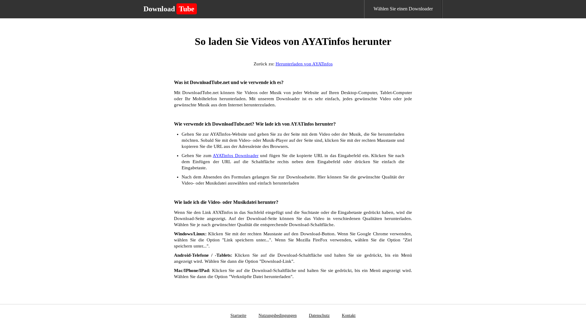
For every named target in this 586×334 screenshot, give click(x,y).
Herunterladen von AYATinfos (304, 63)
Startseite (238, 315)
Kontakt (349, 315)
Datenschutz (319, 315)
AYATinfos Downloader (235, 155)
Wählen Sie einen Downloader (403, 8)
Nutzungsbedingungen (278, 315)
